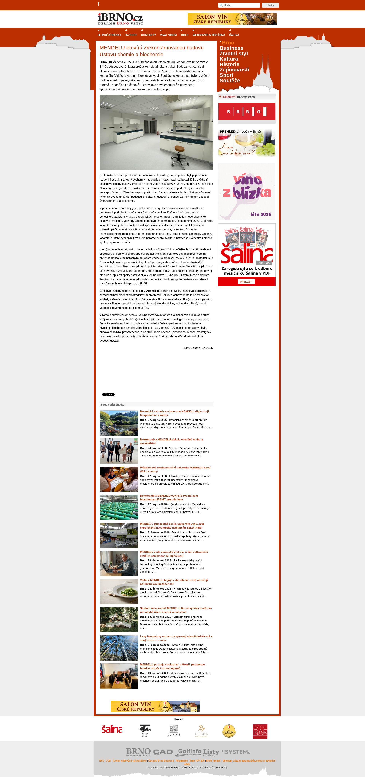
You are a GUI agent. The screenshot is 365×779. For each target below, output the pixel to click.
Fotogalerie (182, 760)
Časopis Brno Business (161, 760)
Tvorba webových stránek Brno (130, 760)
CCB (108, 760)
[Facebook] (99, 4)
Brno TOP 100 (197, 760)
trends (217, 760)
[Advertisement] (156, 377)
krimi (209, 760)
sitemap (227, 760)
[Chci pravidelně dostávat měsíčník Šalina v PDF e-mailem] (247, 254)
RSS (101, 760)
